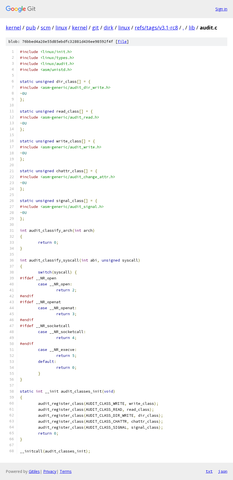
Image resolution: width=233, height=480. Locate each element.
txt (209, 471)
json (222, 471)
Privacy (49, 471)
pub (31, 27)
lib (192, 27)
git (95, 27)
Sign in (221, 9)
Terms (66, 471)
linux (61, 27)
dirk (108, 27)
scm (46, 27)
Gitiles (34, 471)
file (122, 41)
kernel (13, 27)
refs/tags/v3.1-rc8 (156, 27)
